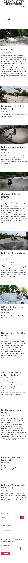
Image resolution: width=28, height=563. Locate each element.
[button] (17, 6)
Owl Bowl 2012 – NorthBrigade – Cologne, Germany (12, 308)
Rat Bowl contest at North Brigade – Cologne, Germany (13, 107)
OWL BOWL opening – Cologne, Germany (11, 411)
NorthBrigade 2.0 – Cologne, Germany (13, 253)
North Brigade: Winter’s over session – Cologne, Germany (14, 486)
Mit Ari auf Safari (7, 49)
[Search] (22, 517)
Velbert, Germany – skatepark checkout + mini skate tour (11, 373)
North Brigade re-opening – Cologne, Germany (13, 148)
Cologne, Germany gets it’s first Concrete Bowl (11, 458)
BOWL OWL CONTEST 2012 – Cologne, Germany (13, 334)
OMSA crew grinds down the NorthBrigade (10, 195)
